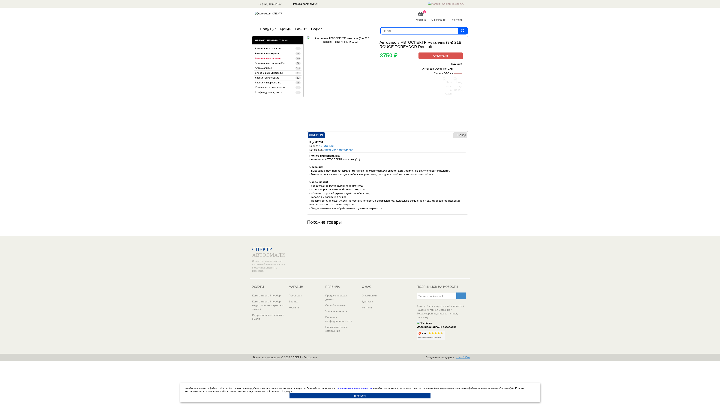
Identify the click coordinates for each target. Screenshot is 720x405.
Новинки (301, 29)
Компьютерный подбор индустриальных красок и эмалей (268, 305)
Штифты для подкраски (277, 92)
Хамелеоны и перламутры (276, 87)
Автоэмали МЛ (277, 68)
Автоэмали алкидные (277, 53)
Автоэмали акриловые (277, 48)
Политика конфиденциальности (338, 319)
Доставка (367, 301)
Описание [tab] (316, 135)
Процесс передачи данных (336, 297)
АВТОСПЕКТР (327, 145)
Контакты (367, 307)
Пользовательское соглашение (336, 329)
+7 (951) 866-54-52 (269, 3)
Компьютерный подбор (266, 295)
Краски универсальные (277, 82)
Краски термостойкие (277, 77)
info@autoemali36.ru (305, 3)
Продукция (268, 29)
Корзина (294, 307)
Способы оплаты (335, 305)
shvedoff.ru (463, 357)
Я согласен (360, 395)
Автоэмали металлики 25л (277, 63)
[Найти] (462, 31)
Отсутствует (440, 55)
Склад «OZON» (443, 73)
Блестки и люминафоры (276, 73)
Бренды (285, 29)
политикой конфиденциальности (355, 388)
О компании (369, 295)
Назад (462, 135)
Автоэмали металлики (277, 58)
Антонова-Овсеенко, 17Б (437, 68)
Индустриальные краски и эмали (268, 317)
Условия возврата (336, 311)
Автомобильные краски (271, 40)
